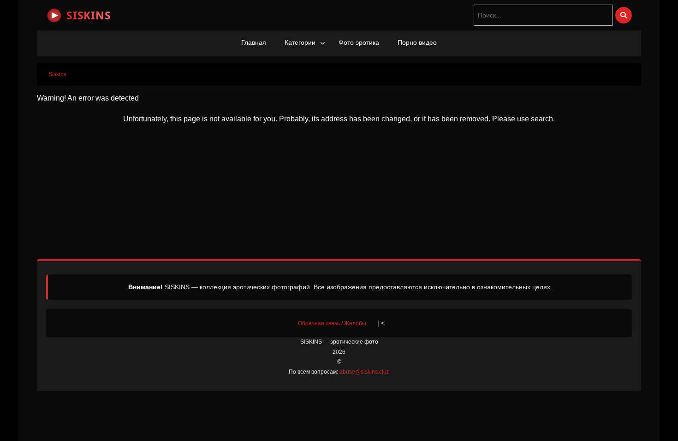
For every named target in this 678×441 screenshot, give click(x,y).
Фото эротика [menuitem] (359, 42)
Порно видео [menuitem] (417, 42)
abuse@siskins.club (364, 372)
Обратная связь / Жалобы (332, 323)
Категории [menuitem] (300, 42)
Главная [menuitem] (253, 42)
